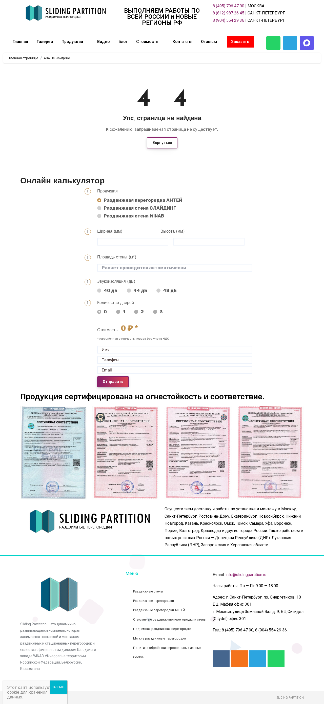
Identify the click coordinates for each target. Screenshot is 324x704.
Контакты (182, 41)
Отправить (113, 382)
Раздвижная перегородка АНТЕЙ (143, 200)
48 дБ (170, 290)
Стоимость (147, 41)
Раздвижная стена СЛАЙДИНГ (140, 208)
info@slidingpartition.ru (246, 574)
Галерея (45, 41)
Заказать (240, 41)
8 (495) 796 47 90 (228, 6)
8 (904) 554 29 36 (228, 20)
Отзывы (209, 41)
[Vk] (221, 658)
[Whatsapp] (273, 43)
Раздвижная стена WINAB (134, 216)
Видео (103, 41)
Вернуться (162, 143)
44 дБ (140, 290)
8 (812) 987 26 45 (228, 13)
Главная (20, 41)
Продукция (72, 41)
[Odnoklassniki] (239, 658)
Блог (123, 41)
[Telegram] (290, 43)
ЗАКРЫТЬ (58, 687)
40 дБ (110, 290)
